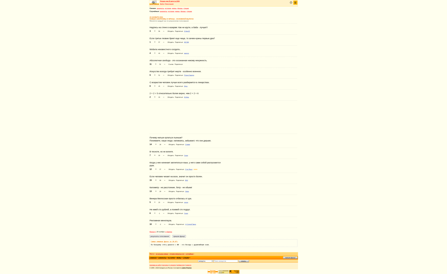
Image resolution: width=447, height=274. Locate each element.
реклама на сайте (155, 265)
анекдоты (160, 8)
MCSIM (186, 42)
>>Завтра (168, 232)
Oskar (187, 191)
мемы (174, 8)
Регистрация (169, 4)
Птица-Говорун (189, 75)
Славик (187, 144)
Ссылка (170, 64)
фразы (180, 8)
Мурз (186, 86)
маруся (186, 53)
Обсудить (171, 31)
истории (168, 8)
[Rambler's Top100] (213, 272)
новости (188, 265)
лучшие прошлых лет (177, 254)
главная (153, 258)
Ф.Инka (186, 97)
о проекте (172, 265)
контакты (165, 265)
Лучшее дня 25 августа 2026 (170, 1)
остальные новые (162, 254)
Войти (162, 4)
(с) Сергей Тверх (190, 224)
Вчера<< (153, 232)
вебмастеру (181, 265)
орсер (186, 202)
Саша (186, 155)
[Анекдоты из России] (154, 3)
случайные (189, 254)
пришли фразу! (290, 257)
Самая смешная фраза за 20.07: (164, 241)
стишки (186, 8)
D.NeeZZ (187, 31)
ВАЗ (186, 180)
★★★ (195, 169)
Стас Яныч (188, 169)
